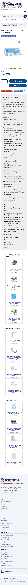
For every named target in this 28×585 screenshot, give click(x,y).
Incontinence (4, 560)
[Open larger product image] (13, 52)
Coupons (3, 542)
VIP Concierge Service (6, 523)
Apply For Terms (5, 511)
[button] (2, 52)
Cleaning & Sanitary (5, 553)
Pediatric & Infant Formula (7, 561)
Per (2, 72)
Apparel (3, 563)
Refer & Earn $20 (5, 539)
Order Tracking (4, 508)
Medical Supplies (5, 554)
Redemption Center (6, 541)
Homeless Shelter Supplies (7, 546)
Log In (5, 19)
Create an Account (5, 501)
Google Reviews (7, 529)
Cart (23, 19)
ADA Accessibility (5, 527)
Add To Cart (18, 81)
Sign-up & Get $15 (5, 537)
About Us (3, 518)
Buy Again (3, 504)
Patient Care (4, 558)
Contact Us (3, 522)
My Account (14, 19)
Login (2, 499)
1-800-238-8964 (8, 492)
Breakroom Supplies (6, 565)
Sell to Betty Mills (5, 525)
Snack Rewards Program (7, 535)
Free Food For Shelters (6, 544)
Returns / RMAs (4, 510)
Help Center (4, 520)
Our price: (5, 68)
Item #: (3, 36)
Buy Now (17, 85)
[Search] (25, 16)
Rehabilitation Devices (6, 556)
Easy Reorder (4, 506)
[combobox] (4, 81)
